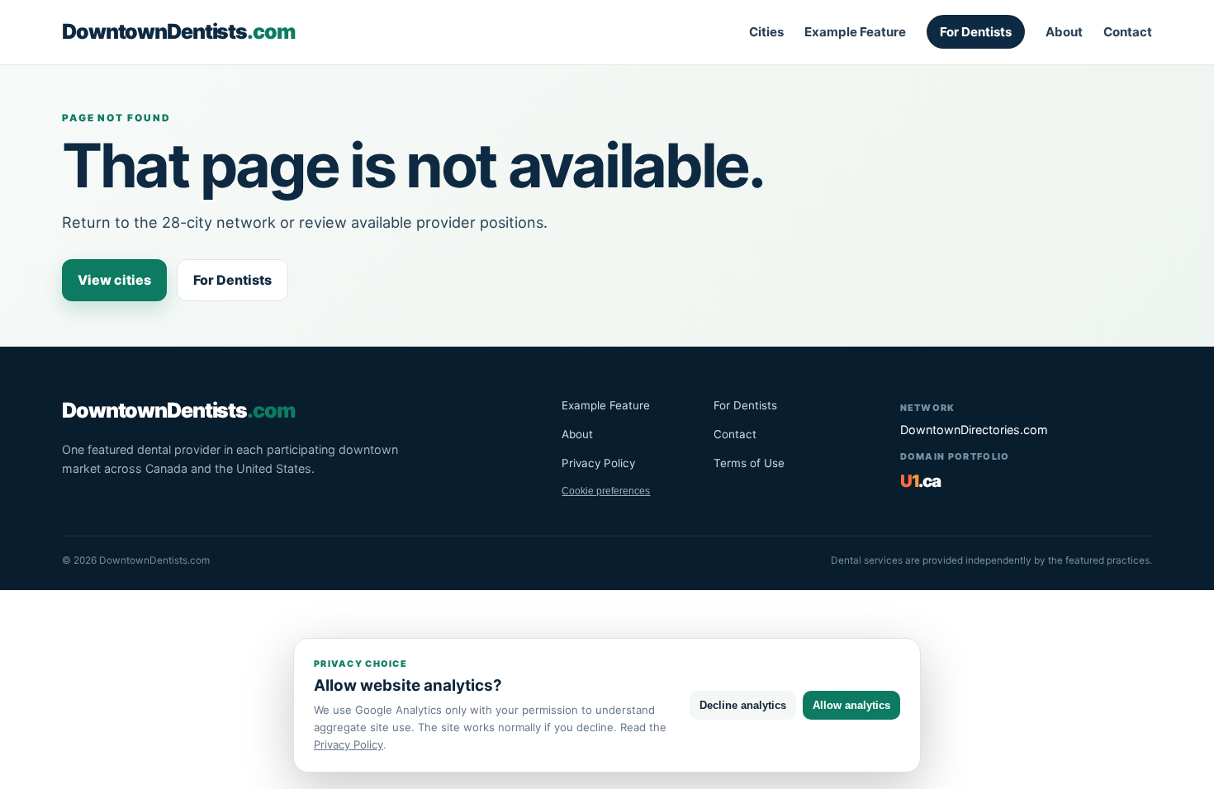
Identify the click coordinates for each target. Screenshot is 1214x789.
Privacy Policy (598, 463)
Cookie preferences (606, 491)
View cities (114, 280)
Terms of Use (749, 463)
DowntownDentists (178, 31)
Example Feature (855, 32)
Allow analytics (851, 705)
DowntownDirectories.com (974, 430)
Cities (766, 32)
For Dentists (976, 32)
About (1064, 32)
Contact (1127, 32)
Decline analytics (742, 705)
